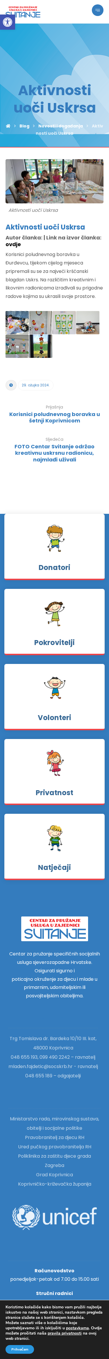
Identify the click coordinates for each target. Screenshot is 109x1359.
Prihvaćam (19, 1349)
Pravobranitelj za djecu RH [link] (54, 1137)
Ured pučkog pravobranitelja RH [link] (54, 1146)
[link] (7, 22)
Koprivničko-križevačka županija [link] (54, 1184)
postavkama (77, 1328)
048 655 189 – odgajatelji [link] (53, 1075)
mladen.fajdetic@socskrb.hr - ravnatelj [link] (53, 1066)
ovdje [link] (13, 244)
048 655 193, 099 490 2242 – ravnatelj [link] (53, 1057)
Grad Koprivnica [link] (54, 1174)
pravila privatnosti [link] (65, 1333)
